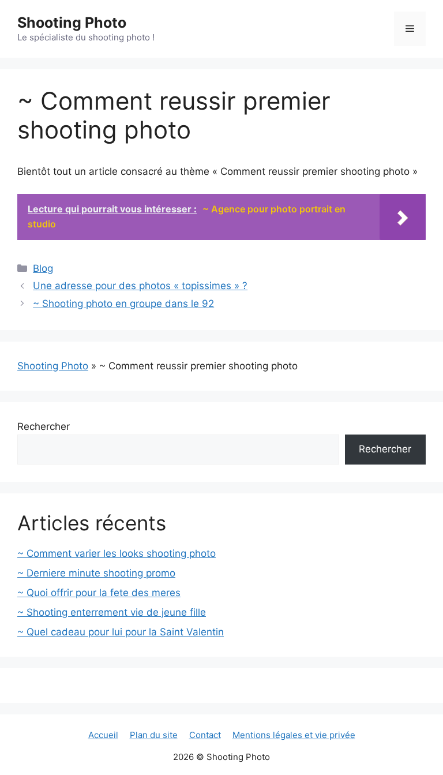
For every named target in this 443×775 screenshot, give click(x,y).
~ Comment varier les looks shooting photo (116, 553)
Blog (43, 268)
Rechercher (43, 426)
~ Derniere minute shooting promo (96, 573)
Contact (205, 734)
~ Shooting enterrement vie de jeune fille (111, 612)
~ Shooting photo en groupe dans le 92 (123, 303)
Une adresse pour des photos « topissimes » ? (140, 285)
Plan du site (154, 734)
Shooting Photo (71, 22)
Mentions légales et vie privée (293, 734)
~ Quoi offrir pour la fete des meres (99, 592)
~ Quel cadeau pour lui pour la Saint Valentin (120, 632)
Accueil (103, 734)
